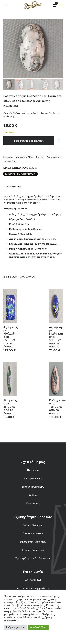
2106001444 (34, 580)
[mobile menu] (4, 5)
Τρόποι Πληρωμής (33, 525)
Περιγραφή (13, 186)
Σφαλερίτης (10, 161)
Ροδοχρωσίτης (54, 157)
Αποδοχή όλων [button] (38, 627)
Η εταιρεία (33, 470)
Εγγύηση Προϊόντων (33, 550)
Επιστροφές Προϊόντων (33, 541)
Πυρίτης (40, 157)
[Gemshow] (33, 5)
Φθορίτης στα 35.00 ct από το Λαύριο (10, 406)
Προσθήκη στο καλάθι (28, 140)
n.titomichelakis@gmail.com (34, 588)
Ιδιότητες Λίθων (33, 478)
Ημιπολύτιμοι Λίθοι (24, 157)
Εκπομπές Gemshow (33, 486)
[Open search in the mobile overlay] (61, 5)
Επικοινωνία (33, 503)
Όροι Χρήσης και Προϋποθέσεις (33, 558)
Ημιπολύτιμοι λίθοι (26, 167)
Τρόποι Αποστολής (33, 533)
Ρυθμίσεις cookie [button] (15, 627)
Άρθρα (33, 495)
